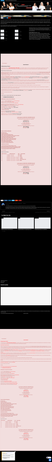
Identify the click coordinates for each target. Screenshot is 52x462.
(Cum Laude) (19, 114)
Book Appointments (7, 11)
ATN (20, 95)
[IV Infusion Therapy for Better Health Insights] (16, 38)
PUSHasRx (38, 11)
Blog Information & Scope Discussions (6, 70)
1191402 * (14, 106)
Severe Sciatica (16, 77)
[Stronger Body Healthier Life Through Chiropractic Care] (26, 223)
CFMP (18, 95)
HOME (2, 11)
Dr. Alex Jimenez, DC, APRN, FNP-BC (18, 90)
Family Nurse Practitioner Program (17, 113)
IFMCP (16, 95)
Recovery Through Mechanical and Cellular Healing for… (23, 30)
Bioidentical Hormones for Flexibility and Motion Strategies (12, 0)
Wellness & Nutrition (18, 76)
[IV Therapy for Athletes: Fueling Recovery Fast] (16, 34)
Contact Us (18, 11)
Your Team (24, 11)
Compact (5, 105)
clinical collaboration (11, 82)
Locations (13, 11)
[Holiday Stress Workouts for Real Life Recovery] (9, 223)
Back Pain (46, 76)
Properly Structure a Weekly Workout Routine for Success (9, 34)
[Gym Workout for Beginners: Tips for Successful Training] (2, 38)
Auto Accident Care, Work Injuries (34, 76)
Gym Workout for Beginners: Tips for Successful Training (9, 37)
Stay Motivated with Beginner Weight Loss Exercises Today (9, 30)
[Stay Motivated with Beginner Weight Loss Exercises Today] (2, 31)
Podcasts (43, 11)
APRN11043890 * (16, 107)
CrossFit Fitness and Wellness (3, 14)
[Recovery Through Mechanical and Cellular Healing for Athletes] (16, 31)
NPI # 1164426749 (26, 126)
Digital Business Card (26, 121)
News (48, 11)
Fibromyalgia (31, 77)
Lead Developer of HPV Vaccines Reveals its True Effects (43, 212)
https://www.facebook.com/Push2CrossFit (18, 313)
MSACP (8, 95)
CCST (14, 95)
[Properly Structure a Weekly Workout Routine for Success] (2, 34)
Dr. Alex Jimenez (3, 95)
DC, (6, 95)
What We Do (33, 11)
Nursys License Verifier (7, 108)
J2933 (28, 127)
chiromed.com (39, 74)
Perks (29, 11)
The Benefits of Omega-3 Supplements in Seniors (8, 212)
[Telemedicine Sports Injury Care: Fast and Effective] (43, 223)
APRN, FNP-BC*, (11, 95)
